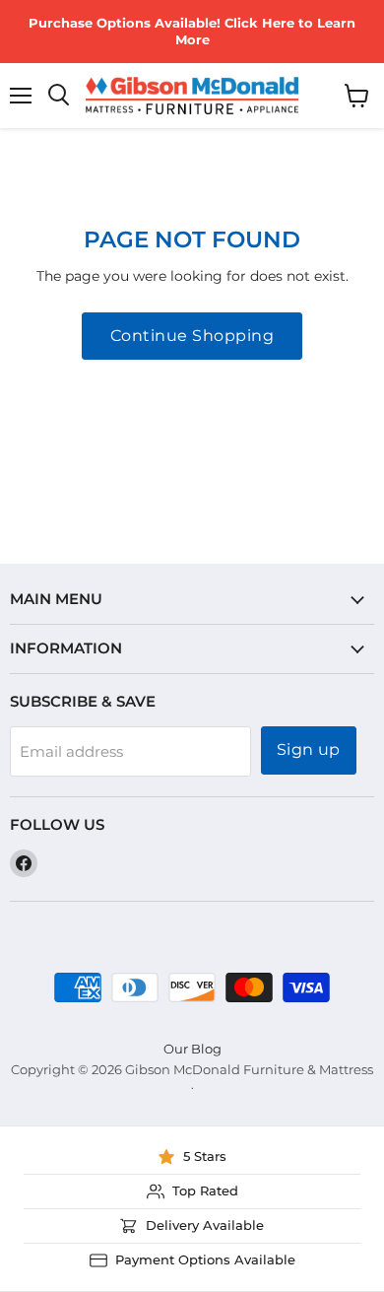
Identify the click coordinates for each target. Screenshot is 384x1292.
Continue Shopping (192, 335)
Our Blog (192, 1048)
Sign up (309, 749)
